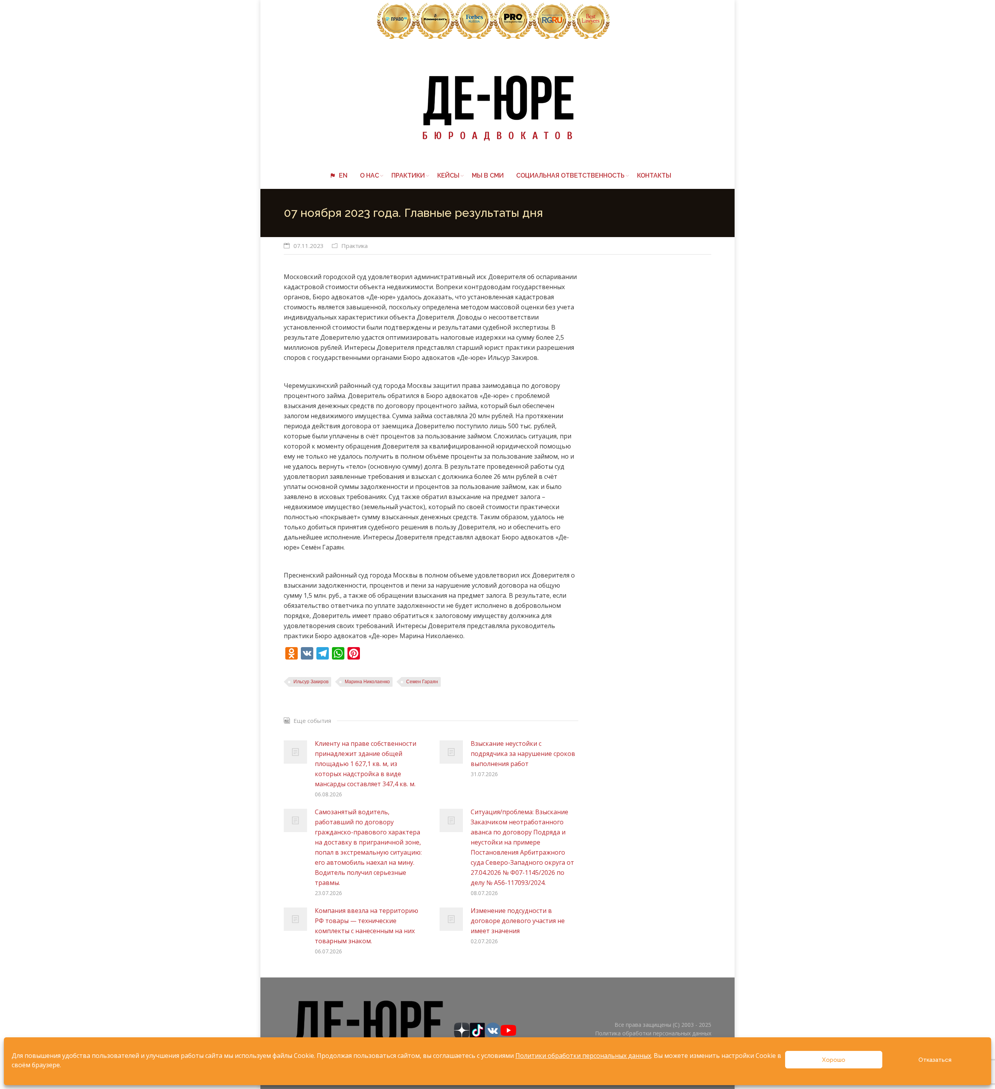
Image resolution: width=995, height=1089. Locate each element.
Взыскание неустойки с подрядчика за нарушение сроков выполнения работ (523, 753)
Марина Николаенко (367, 681)
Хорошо (833, 1059)
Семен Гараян (422, 681)
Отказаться (934, 1059)
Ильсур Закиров (310, 681)
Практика (354, 246)
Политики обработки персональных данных (583, 1055)
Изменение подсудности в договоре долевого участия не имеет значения (518, 920)
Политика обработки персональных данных (653, 1033)
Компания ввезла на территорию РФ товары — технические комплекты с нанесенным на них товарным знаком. (366, 925)
